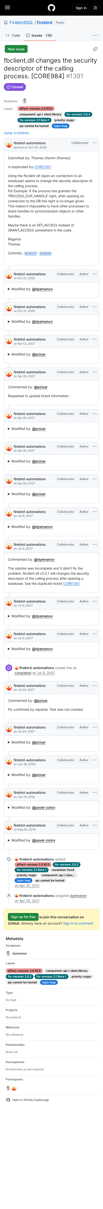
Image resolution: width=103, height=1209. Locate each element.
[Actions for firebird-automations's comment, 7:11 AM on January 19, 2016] (94, 792)
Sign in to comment (78, 923)
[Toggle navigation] (7, 7)
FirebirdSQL (22, 22)
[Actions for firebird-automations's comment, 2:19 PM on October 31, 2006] (94, 306)
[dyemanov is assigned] (24, 101)
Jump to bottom (16, 133)
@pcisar (39, 354)
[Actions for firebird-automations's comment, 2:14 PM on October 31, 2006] (94, 274)
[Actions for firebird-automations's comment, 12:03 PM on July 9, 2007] (94, 544)
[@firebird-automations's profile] (9, 144)
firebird (44, 22)
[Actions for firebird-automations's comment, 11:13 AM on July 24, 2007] (94, 685)
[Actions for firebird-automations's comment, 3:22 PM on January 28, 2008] (94, 760)
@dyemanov (42, 289)
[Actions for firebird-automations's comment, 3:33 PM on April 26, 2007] (94, 479)
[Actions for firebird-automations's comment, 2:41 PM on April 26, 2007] (94, 372)
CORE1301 (42, 167)
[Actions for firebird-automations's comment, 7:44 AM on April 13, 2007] (94, 339)
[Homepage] (51, 8)
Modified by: (32, 289)
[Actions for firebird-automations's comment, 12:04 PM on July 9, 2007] (94, 634)
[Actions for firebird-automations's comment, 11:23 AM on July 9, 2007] (94, 511)
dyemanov (78, 896)
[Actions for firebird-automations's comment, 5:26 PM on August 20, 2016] (94, 825)
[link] (34, 667)
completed (23, 673)
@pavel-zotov (43, 807)
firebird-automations (30, 143)
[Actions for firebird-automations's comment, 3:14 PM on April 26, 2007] (94, 446)
